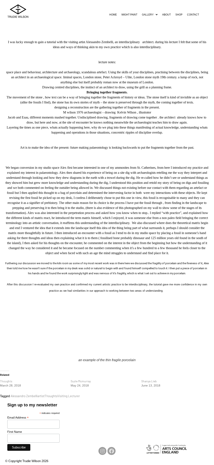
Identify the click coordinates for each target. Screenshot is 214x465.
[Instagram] (102, 451)
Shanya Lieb (149, 381)
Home (113, 14)
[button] (150, 14)
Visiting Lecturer (68, 396)
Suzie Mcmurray (81, 381)
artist (41, 396)
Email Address (18, 417)
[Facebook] (111, 451)
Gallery (148, 14)
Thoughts (6, 381)
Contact (193, 14)
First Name (14, 431)
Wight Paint (129, 14)
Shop (178, 14)
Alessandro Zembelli (24, 396)
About (166, 14)
